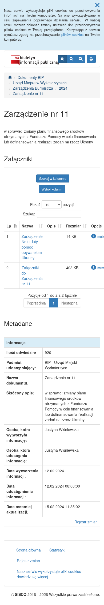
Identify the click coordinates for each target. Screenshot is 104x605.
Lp (8, 226)
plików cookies (72, 34)
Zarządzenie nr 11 (28, 93)
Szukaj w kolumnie (52, 178)
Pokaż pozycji (52, 204)
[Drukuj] (91, 59)
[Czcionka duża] (80, 59)
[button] (97, 5)
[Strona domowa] (10, 77)
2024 (63, 88)
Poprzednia (36, 303)
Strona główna (28, 550)
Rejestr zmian (86, 521)
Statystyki (57, 550)
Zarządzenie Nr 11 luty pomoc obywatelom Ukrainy (32, 247)
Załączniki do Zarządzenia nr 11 (32, 275)
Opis (51, 226)
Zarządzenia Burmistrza (33, 88)
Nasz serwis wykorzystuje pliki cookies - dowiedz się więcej (50, 574)
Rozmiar (73, 226)
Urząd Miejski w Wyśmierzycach (40, 82)
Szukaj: (29, 213)
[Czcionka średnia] (71, 59)
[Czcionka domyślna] (62, 59)
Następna (69, 303)
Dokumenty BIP (31, 77)
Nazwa (27, 226)
